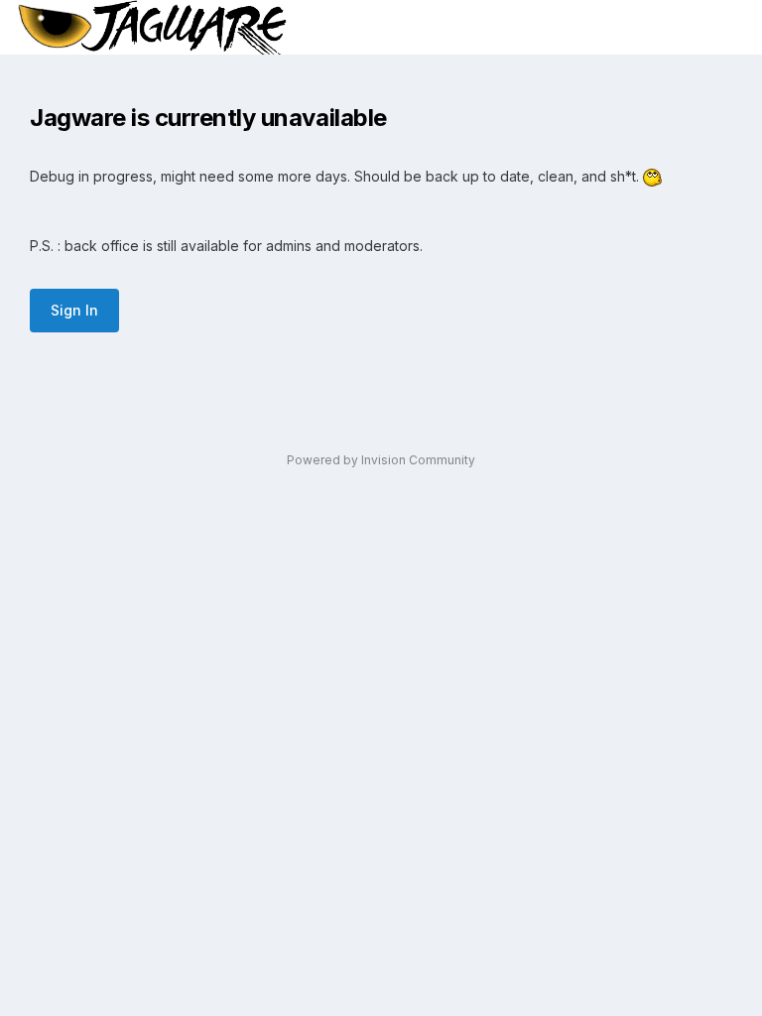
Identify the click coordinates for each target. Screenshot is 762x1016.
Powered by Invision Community (381, 459)
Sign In (74, 310)
